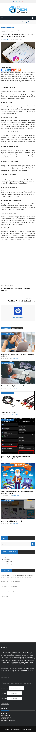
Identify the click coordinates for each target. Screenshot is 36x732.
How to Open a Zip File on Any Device (14, 386)
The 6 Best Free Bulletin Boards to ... (21, 301)
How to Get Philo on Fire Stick (11, 521)
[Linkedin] (9, 70)
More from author (17, 328)
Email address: (5, 581)
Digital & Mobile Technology (7, 27)
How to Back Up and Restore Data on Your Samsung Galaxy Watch (15, 457)
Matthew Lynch (6, 39)
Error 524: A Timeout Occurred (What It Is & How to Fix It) (18, 355)
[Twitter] (6, 70)
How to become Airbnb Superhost (21, 22)
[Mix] (19, 70)
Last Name (4, 592)
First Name (4, 586)
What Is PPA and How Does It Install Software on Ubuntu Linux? (17, 492)
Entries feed (7, 559)
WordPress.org (8, 564)
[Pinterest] (12, 70)
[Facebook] (2, 70)
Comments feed (8, 561)
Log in (5, 557)
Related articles (6, 328)
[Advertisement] (18, 260)
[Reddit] (15, 70)
